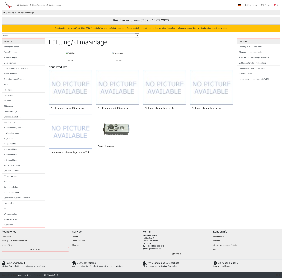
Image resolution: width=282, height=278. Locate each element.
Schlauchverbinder (11, 192)
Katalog (11, 13)
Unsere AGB (7, 245)
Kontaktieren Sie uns (221, 266)
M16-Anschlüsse (10, 160)
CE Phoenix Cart (51, 275)
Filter (6, 84)
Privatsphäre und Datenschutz (14, 241)
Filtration (7, 101)
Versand (216, 241)
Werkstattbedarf (11, 219)
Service (75, 236)
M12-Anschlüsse (10, 149)
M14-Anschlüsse (10, 154)
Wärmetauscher (10, 214)
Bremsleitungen (10, 57)
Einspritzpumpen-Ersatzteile (16, 68)
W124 (6, 208)
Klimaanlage (117, 60)
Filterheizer (8, 90)
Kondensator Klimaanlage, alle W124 (70, 152)
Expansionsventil (107, 146)
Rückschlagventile (11, 176)
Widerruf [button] (36, 249)
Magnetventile (10, 144)
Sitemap (75, 245)
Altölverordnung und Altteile (225, 245)
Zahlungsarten (219, 236)
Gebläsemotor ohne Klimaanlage (68, 108)
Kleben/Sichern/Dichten (13, 128)
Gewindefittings (10, 111)
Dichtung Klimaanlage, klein (206, 108)
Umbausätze (9, 203)
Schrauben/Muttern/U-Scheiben (17, 198)
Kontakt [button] (177, 254)
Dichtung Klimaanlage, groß (159, 108)
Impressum (6, 236)
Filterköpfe (8, 95)
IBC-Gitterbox (10, 122)
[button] (240, 5)
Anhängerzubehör (11, 47)
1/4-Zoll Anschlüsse (12, 165)
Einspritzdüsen (10, 63)
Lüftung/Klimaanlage (25, 13)
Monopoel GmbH (25, 275)
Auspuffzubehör (10, 52)
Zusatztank (8, 225)
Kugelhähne (8, 138)
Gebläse (70, 60)
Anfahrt (216, 249)
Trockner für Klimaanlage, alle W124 (254, 57)
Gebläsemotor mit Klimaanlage (114, 108)
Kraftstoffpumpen (11, 133)
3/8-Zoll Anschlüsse (12, 171)
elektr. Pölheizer (10, 74)
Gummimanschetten (12, 117)
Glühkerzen (8, 106)
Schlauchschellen (11, 187)
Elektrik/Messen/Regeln (13, 79)
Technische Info (78, 241)
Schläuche (8, 181)
